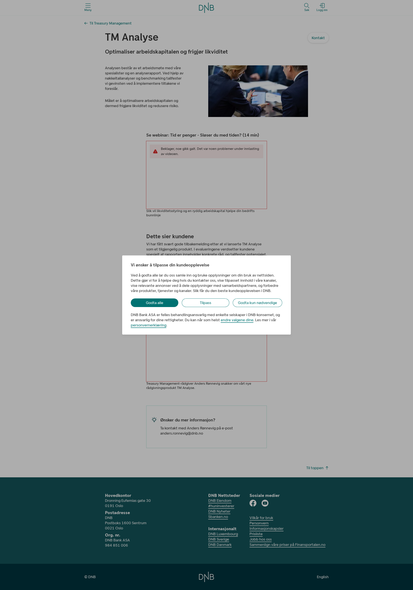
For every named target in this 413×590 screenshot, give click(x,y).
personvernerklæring (148, 325)
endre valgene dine (237, 320)
